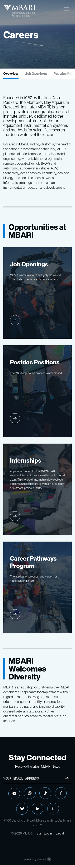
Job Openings (36, 74)
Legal (60, 833)
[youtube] (14, 793)
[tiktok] (45, 793)
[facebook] (61, 793)
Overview (11, 74)
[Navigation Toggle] (66, 9)
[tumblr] (53, 808)
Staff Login (44, 833)
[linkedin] (37, 808)
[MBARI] (19, 11)
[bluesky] (22, 809)
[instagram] (30, 793)
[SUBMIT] (67, 778)
